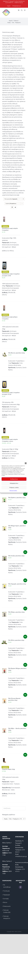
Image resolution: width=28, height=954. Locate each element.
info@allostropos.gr (18, 2)
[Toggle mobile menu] (25, 10)
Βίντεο (5, 902)
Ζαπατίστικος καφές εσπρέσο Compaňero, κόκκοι (10, 440)
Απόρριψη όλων (14, 483)
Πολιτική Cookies (13, 490)
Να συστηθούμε (7, 886)
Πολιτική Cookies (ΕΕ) (6, 911)
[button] (25, 463)
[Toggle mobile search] (21, 10)
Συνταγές (6, 898)
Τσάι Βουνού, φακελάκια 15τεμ (16, 353)
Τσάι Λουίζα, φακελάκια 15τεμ (16, 556)
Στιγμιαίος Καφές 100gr (8, 769)
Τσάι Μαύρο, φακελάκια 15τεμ (16, 612)
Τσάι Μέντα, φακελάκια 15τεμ (16, 640)
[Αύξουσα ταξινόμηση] (23, 199)
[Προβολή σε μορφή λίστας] (15, 207)
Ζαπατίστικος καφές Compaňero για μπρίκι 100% (11, 274)
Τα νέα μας (6, 891)
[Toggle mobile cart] (18, 10)
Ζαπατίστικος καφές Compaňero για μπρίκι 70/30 (11, 393)
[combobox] (14, 819)
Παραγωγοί (6, 895)
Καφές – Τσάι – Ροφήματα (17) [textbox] (13, 819)
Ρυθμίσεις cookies (14, 487)
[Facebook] (20, 887)
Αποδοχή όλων (14, 479)
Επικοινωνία (6, 906)
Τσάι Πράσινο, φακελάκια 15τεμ (17, 497)
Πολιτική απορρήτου (6, 917)
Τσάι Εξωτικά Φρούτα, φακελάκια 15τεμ (14, 699)
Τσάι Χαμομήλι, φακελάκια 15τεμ (17, 584)
